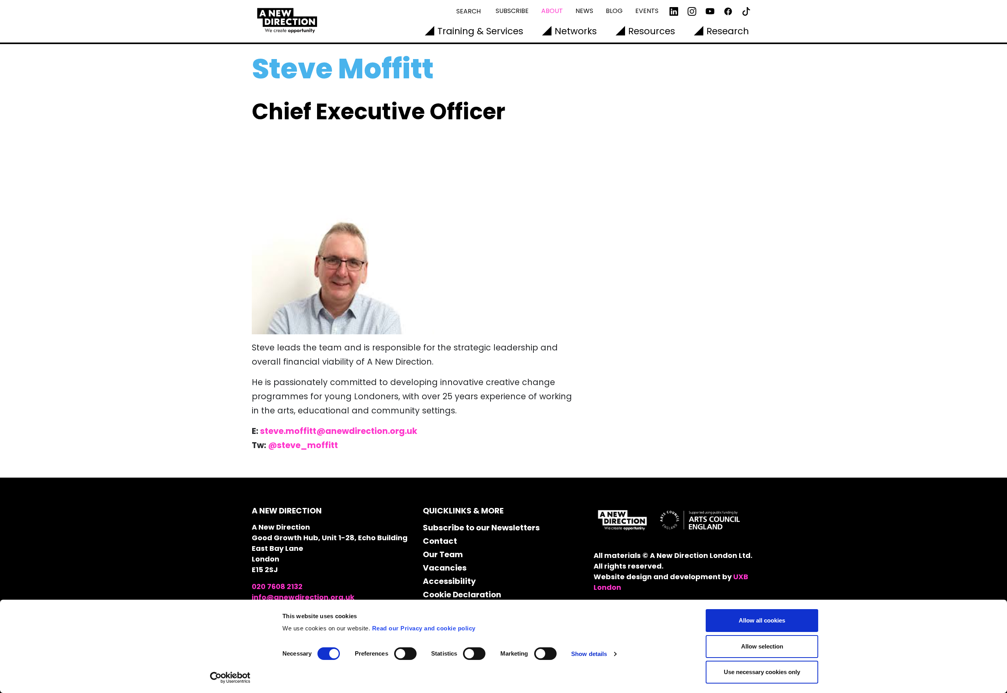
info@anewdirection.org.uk (303, 597)
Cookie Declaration (462, 594)
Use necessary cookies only (762, 672)
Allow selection (762, 646)
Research (727, 31)
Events (646, 10)
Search (468, 11)
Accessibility (449, 581)
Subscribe (512, 10)
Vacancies (445, 567)
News (584, 10)
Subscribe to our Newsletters (481, 527)
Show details (589, 653)
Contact (440, 541)
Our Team (443, 554)
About (552, 10)
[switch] (405, 653)
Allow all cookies (762, 620)
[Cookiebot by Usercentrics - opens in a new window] (230, 678)
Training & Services (480, 31)
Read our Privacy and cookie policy (424, 628)
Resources (651, 31)
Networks (576, 31)
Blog (614, 10)
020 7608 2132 (277, 586)
